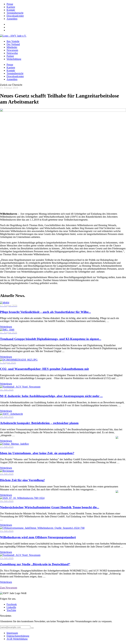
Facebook (12, 604)
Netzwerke (12, 53)
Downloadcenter (15, 15)
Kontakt (11, 10)
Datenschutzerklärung (18, 635)
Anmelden (12, 18)
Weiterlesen (6, 326)
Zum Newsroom (8, 587)
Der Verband (13, 44)
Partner (10, 56)
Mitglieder (12, 47)
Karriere (11, 7)
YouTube (11, 610)
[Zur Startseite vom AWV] (13, 35)
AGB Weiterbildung (17, 638)
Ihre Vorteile (13, 41)
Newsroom (12, 50)
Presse (10, 4)
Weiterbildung (14, 59)
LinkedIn (11, 607)
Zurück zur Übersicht (11, 84)
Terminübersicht (15, 12)
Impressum (12, 633)
